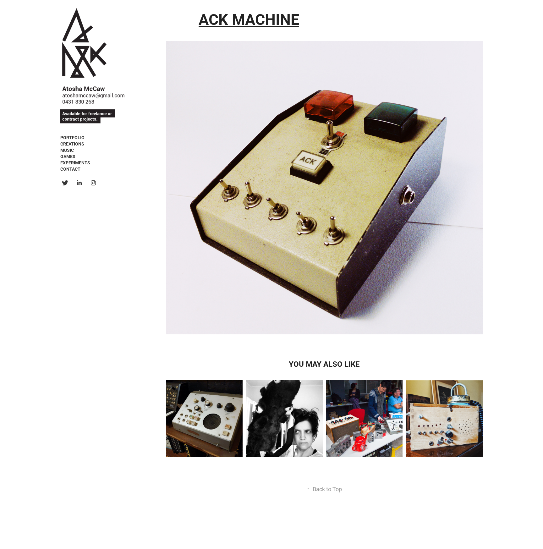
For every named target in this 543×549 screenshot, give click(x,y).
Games (67, 156)
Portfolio (72, 137)
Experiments (75, 163)
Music (67, 150)
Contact (70, 169)
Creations (72, 144)
